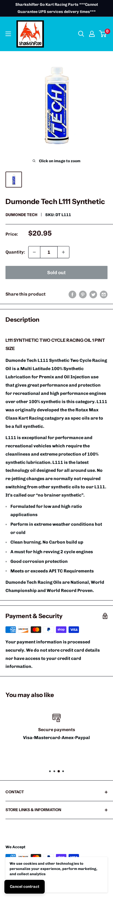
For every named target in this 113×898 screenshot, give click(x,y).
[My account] (92, 34)
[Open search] (81, 34)
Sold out (56, 272)
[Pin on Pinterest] (83, 294)
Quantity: (15, 252)
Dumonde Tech (21, 214)
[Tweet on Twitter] (93, 294)
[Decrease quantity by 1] (34, 252)
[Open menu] (8, 34)
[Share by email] (104, 294)
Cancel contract (24, 886)
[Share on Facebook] (72, 294)
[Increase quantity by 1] (63, 252)
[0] (103, 34)
